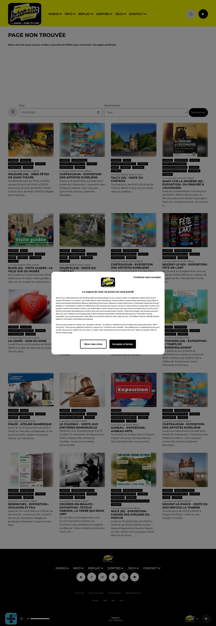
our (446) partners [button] (69, 297)
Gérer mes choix (93, 344)
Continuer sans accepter (147, 277)
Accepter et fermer (122, 344)
